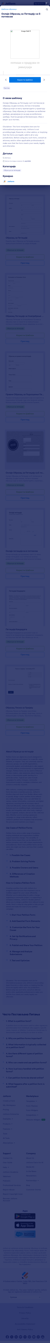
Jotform (10, 181)
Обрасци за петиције (12, 170)
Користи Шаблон (25, 80)
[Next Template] (44, 80)
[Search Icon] (47, 9)
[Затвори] (46, 3)
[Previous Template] (6, 80)
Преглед (7, 88)
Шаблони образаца (9, 9)
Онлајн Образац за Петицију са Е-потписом (21, 15)
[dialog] (25, 671)
